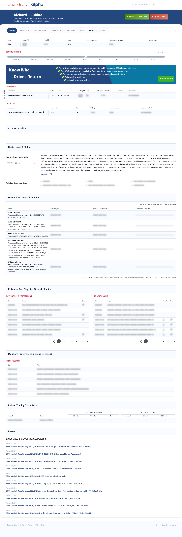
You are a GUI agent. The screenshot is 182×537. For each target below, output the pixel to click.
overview (12, 30)
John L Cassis (14, 212)
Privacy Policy (27, 525)
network (92, 30)
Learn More (166, 78)
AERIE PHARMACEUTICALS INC (21, 95)
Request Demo (159, 16)
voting (81, 30)
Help (42, 525)
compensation (56, 30)
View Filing (45, 174)
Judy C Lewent (14, 222)
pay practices (70, 30)
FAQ (36, 525)
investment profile (40, 30)
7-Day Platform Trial (137, 16)
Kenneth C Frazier (16, 233)
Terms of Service (13, 525)
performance (24, 30)
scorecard (102, 30)
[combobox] (153, 5)
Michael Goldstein (16, 240)
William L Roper (15, 262)
